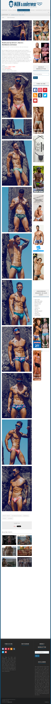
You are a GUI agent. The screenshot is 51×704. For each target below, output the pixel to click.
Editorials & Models (23, 10)
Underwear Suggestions (43, 10)
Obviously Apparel (38, 311)
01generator (9, 702)
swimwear (10, 518)
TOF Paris (36, 312)
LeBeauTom (37, 308)
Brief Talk (20, 12)
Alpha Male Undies (38, 301)
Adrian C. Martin (11, 66)
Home (3, 17)
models (4, 518)
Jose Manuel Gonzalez (17, 515)
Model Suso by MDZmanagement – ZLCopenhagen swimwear (9, 561)
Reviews (32, 10)
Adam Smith (37, 299)
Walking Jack (37, 313)
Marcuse (36, 309)
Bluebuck (36, 305)
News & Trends (12, 10)
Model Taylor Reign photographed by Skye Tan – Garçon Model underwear (9, 550)
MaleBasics (26, 515)
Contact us (47, 702)
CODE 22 (36, 306)
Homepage (4, 10)
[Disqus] (17, 587)
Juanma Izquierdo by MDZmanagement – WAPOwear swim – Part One (25, 540)
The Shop (28, 12)
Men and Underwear (24, 46)
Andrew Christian (38, 302)
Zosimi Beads (37, 315)
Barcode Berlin (37, 304)
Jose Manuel (7, 68)
